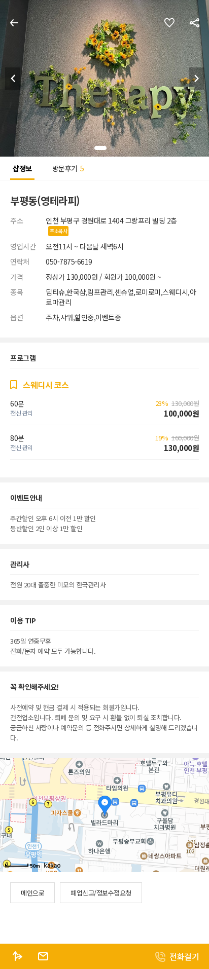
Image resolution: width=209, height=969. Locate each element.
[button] (196, 78)
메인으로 (32, 893)
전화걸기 (184, 956)
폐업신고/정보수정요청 (101, 893)
